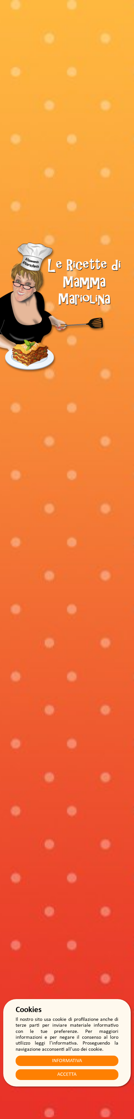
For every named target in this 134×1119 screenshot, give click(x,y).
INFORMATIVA (67, 1060)
